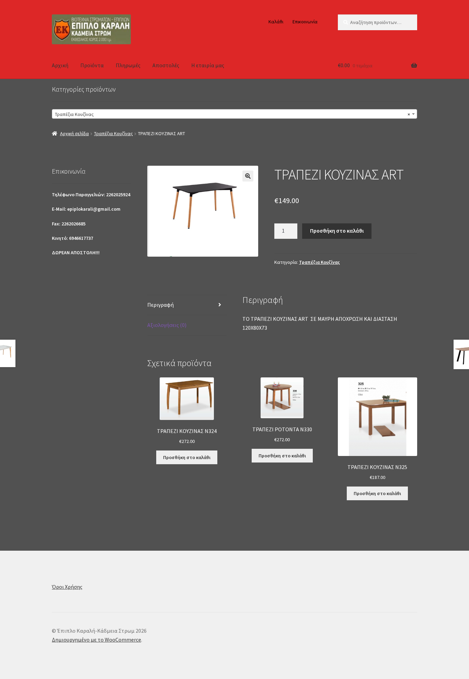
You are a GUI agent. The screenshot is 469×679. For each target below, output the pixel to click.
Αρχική (60, 65)
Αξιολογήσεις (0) (166, 324)
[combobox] (234, 114)
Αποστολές (165, 65)
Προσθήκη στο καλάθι (337, 230)
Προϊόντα (92, 65)
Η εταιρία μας (207, 65)
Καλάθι (275, 22)
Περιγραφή (160, 304)
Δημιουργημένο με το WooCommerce (96, 639)
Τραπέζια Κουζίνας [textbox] (232, 114)
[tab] (187, 305)
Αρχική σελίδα (74, 133)
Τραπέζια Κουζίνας (113, 133)
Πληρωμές (128, 65)
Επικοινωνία (305, 22)
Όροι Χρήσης (67, 586)
